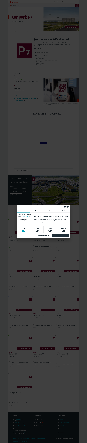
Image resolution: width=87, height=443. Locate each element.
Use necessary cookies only (43, 235)
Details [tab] (36, 210)
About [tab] (63, 210)
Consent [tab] (23, 210)
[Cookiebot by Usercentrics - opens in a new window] (63, 207)
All (60, 235)
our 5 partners (25, 216)
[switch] (37, 231)
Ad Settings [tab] (50, 210)
